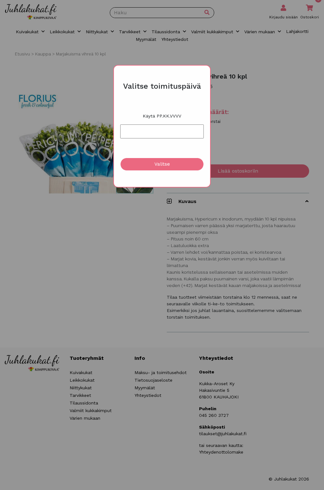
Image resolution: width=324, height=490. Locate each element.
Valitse (162, 164)
